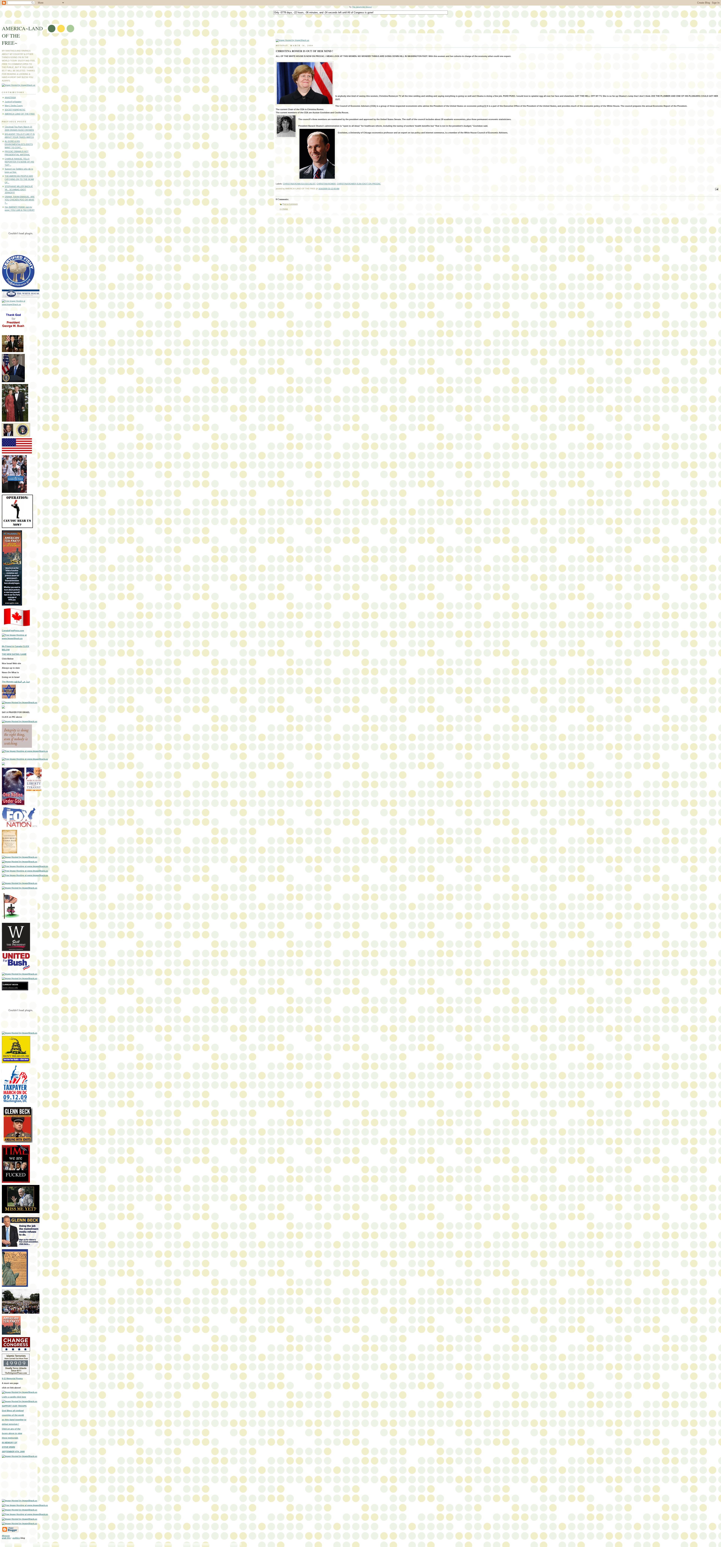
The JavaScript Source (362, 7)
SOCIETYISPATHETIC (15, 110)
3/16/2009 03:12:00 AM (328, 189)
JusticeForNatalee (13, 102)
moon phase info (10, 988)
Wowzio (6, 1536)
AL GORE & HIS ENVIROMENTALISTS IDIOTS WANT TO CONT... (19, 144)
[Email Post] (716, 189)
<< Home (284, 209)
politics (16, 1538)
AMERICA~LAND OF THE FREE (20, 114)
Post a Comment (290, 204)
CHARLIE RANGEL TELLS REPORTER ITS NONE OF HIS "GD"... (19, 162)
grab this (6, 1538)
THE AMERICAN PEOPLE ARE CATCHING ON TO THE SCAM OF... (19, 179)
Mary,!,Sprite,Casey (14, 105)
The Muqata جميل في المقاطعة (16, 681)
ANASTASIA (10, 97)
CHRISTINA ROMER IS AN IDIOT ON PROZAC (359, 184)
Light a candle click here (14, 1397)
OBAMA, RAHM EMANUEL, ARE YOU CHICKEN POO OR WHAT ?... (20, 200)
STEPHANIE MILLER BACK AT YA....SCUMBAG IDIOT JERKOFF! (19, 189)
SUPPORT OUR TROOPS (14, 1406)
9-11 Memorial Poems (12, 1378)
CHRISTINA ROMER (326, 184)
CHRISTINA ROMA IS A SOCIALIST (299, 184)
